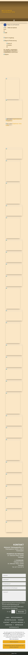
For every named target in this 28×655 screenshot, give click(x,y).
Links (7, 617)
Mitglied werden (17, 622)
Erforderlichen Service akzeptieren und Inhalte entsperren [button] (14, 646)
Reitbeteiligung (10, 620)
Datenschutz (14, 627)
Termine (21, 620)
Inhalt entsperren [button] (14, 641)
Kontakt (6, 622)
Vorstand (8, 625)
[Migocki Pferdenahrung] (10, 40)
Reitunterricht (16, 617)
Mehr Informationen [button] (14, 639)
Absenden (21, 611)
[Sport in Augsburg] (9, 37)
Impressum (19, 625)
